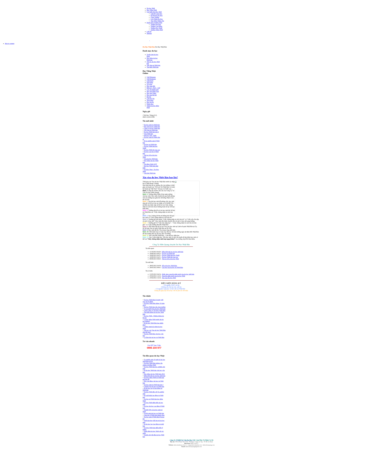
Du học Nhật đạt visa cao (152, 150)
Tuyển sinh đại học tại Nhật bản (154, 413)
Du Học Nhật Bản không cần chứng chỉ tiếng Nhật (152, 364)
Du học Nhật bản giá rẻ (151, 132)
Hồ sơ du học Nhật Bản (169, 266)
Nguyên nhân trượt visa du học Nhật (173, 276)
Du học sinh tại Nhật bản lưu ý (153, 385)
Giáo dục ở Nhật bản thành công (154, 415)
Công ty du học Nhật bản (152, 128)
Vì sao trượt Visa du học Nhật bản (154, 309)
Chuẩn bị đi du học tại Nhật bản (154, 386)
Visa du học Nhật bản (151, 159)
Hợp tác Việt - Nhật (150, 135)
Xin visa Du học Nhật (169, 278)
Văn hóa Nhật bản (149, 173)
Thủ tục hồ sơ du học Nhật (170, 259)
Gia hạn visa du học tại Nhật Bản (172, 267)
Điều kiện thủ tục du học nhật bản (172, 252)
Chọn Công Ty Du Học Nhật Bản (154, 310)
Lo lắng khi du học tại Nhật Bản (154, 337)
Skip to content (9, 43)
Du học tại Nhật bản (150, 144)
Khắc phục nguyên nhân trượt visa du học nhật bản (178, 274)
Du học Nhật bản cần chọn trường (154, 307)
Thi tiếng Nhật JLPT (150, 164)
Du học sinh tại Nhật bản (152, 125)
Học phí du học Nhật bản (152, 126)
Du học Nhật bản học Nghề (170, 255)
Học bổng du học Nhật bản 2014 (154, 374)
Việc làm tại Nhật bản (151, 130)
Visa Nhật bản (148, 134)
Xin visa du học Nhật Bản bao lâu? (160, 177)
